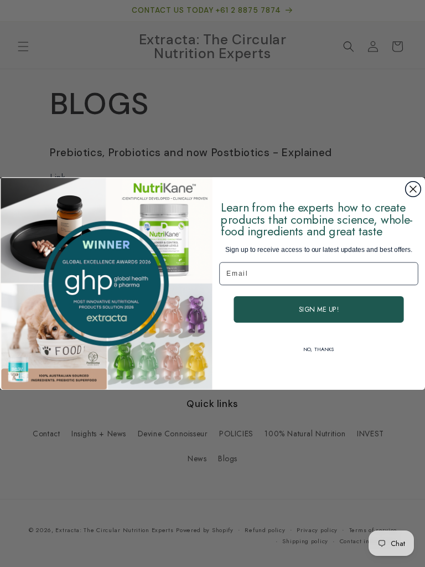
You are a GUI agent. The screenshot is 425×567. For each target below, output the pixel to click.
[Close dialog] (413, 189)
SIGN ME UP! (319, 310)
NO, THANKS (318, 349)
